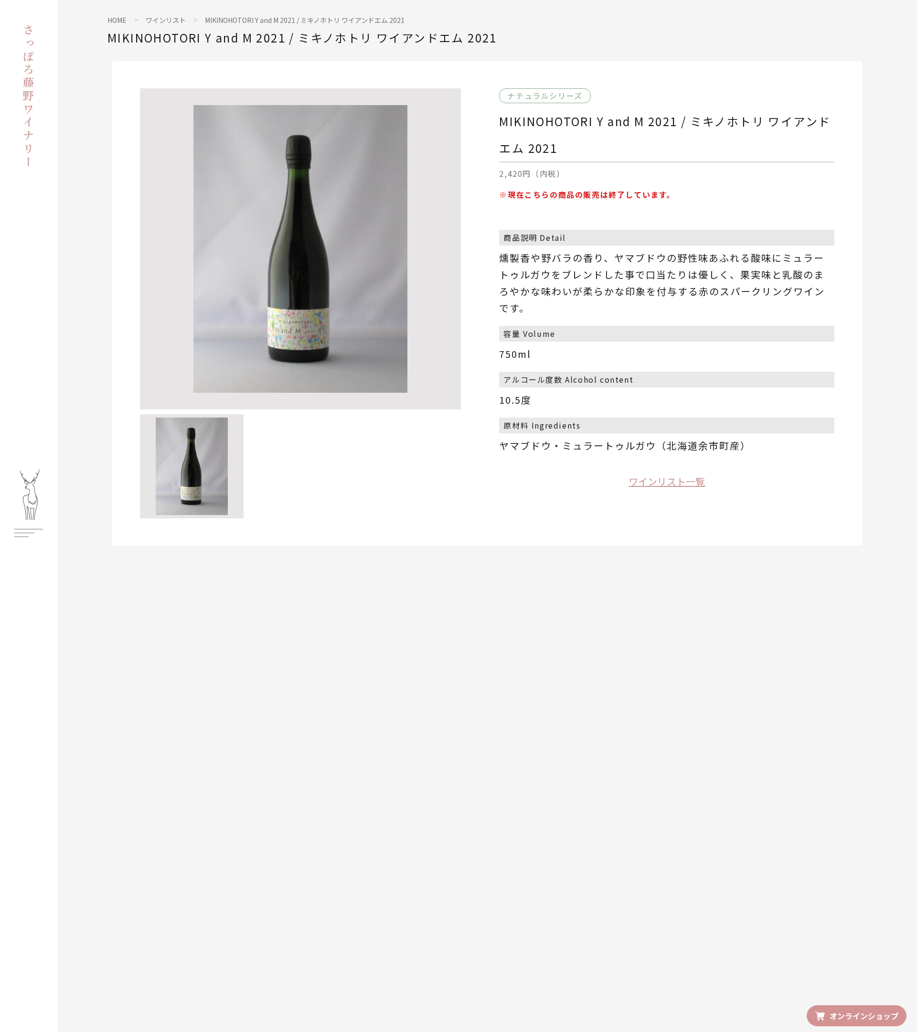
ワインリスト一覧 (667, 481)
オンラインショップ (864, 1015)
